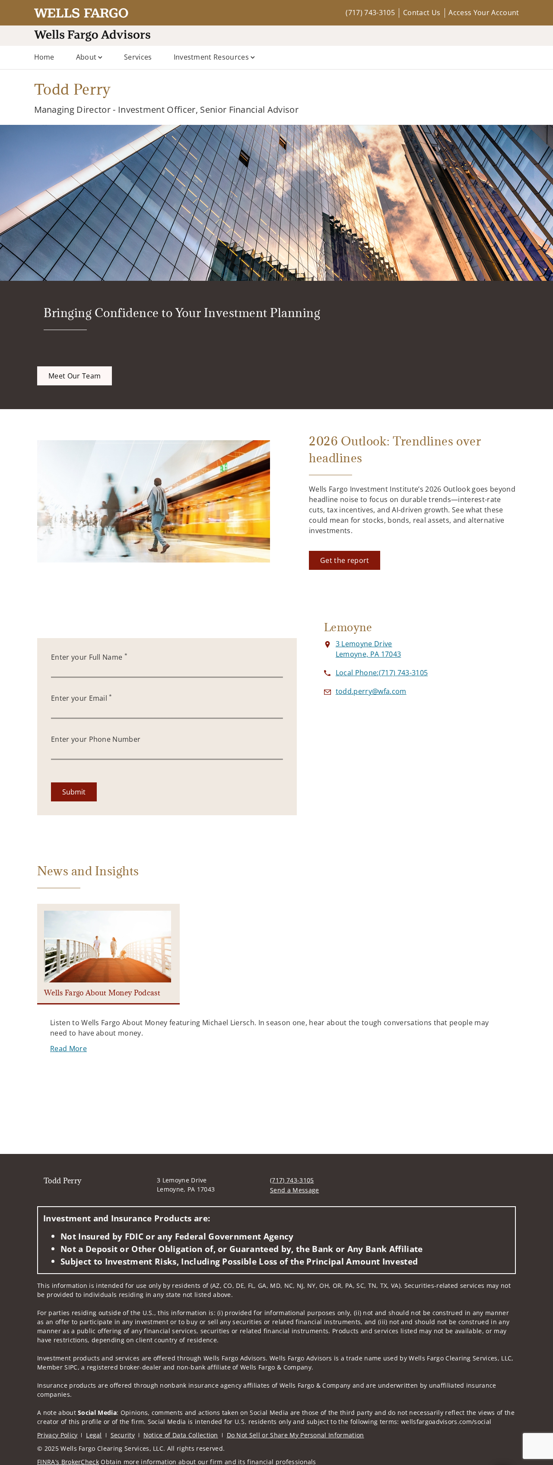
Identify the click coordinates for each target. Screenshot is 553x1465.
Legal (94, 1435)
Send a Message (294, 1190)
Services (138, 57)
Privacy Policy (57, 1435)
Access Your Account (483, 12)
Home (44, 57)
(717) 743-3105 (370, 12)
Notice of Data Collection (180, 1435)
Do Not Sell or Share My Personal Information (295, 1435)
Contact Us (421, 12)
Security (123, 1435)
